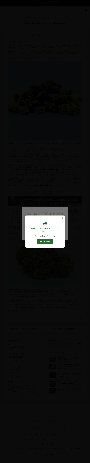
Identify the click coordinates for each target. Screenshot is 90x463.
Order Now (45, 241)
